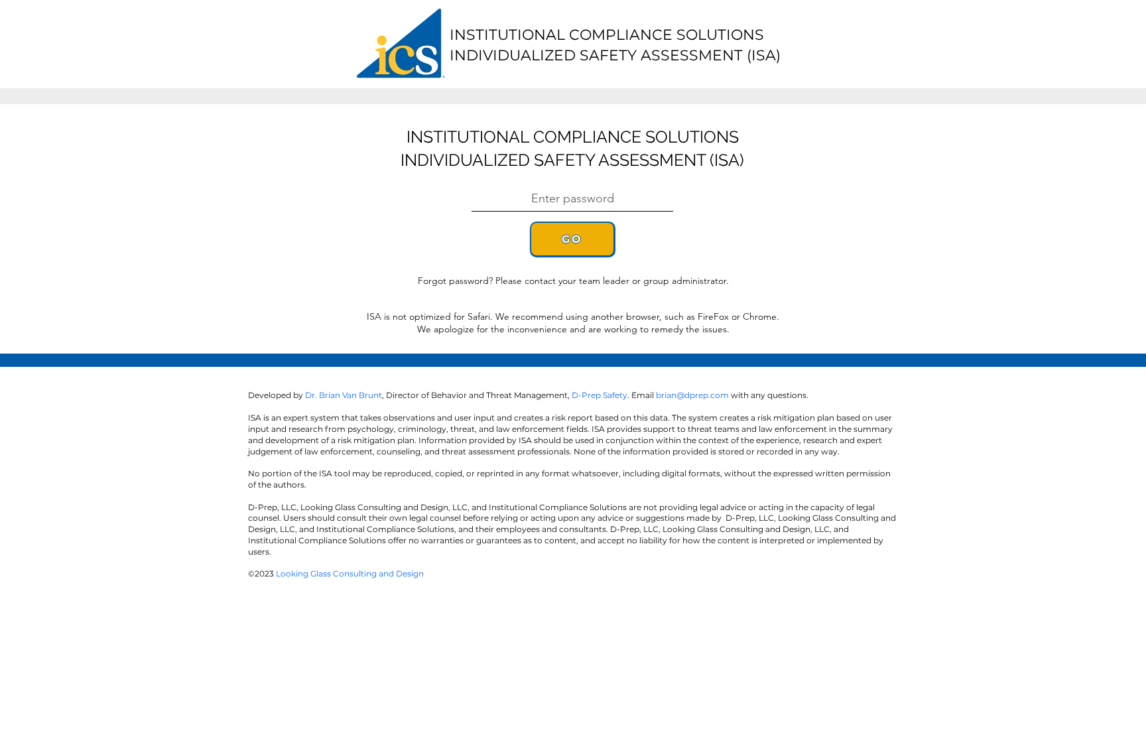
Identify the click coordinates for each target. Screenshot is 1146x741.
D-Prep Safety (599, 395)
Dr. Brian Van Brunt (343, 395)
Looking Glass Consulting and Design (350, 573)
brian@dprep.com (692, 395)
